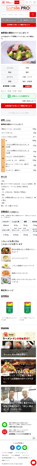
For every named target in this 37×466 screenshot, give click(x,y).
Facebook (12, 447)
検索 (33, 14)
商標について (5, 460)
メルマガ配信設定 (15, 455)
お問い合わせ (27, 2)
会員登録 (17, 2)
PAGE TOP (34, 438)
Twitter (18, 447)
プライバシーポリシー (21, 452)
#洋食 (20, 91)
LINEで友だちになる (15, 427)
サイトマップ (26, 455)
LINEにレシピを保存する (20, 96)
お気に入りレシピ (10, 20)
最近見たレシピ (28, 20)
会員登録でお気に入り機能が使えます (18, 25)
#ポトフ (3, 91)
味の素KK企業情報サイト (24, 457)
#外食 (9, 91)
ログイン (22, 2)
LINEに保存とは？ (28, 101)
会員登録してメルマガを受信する (20, 434)
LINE (24, 447)
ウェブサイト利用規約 (7, 452)
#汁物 (14, 91)
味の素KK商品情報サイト (8, 457)
